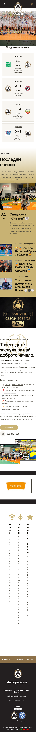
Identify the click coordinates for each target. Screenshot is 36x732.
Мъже (27, 276)
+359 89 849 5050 (16, 700)
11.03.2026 (18, 104)
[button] (4, 4)
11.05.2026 (18, 260)
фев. (3, 215)
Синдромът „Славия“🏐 (19, 216)
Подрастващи (30, 244)
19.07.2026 (18, 244)
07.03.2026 (18, 127)
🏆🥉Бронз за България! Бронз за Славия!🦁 (25, 251)
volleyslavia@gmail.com (16, 696)
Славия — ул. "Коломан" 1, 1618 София (16, 691)
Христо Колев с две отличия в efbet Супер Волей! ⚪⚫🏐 (24, 285)
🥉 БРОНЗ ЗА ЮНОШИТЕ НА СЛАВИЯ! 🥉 (24, 267)
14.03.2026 (18, 57)
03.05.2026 (19, 276)
